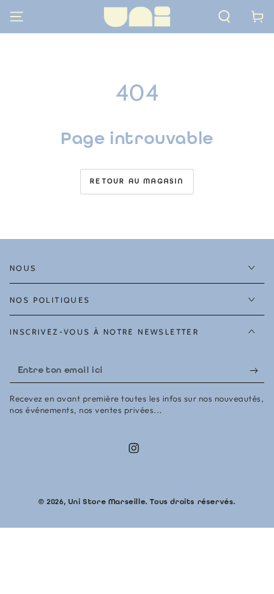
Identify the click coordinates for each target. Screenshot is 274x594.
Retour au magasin (137, 181)
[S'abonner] (257, 370)
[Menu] (16, 16)
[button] (224, 16)
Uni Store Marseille (106, 501)
